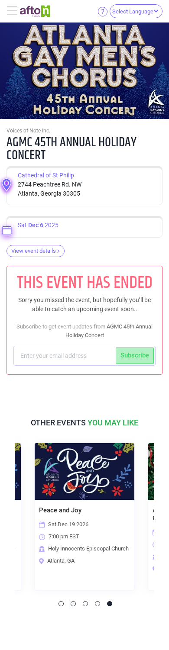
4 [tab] (97, 603)
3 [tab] (85, 603)
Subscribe (134, 355)
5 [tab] (109, 603)
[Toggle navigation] (13, 11)
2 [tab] (73, 603)
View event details (33, 251)
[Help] (102, 11)
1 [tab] (61, 603)
